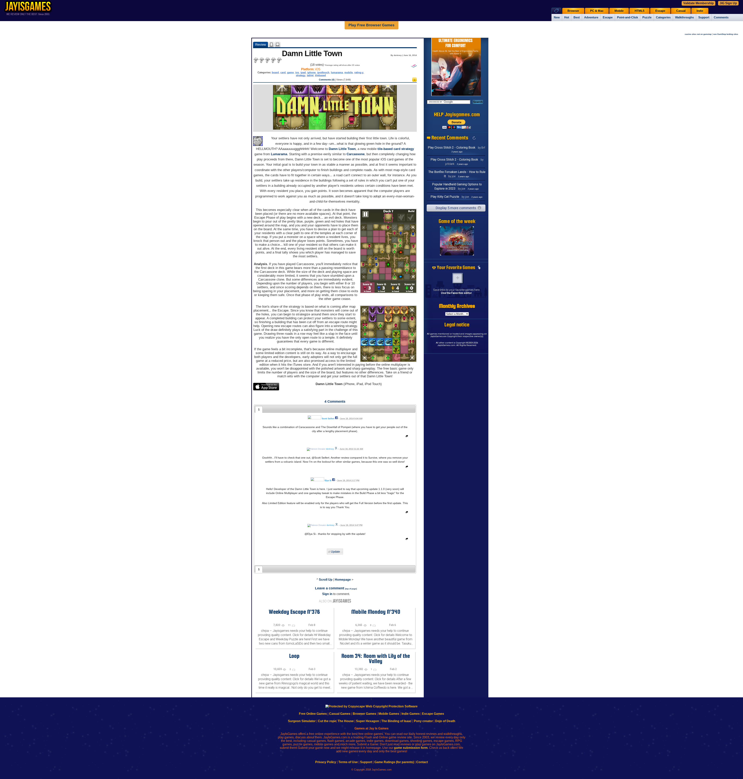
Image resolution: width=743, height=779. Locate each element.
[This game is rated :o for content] (414, 80)
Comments (721, 17)
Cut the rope (327, 721)
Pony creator (423, 721)
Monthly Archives (457, 306)
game (290, 72)
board (275, 72)
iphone (311, 72)
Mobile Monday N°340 (375, 611)
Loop (294, 655)
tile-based (385, 149)
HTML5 (639, 10)
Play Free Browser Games (371, 25)
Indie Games (410, 713)
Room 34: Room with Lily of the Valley (375, 658)
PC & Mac (596, 10)
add (458, 278)
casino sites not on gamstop (698, 34)
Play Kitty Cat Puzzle (445, 197)
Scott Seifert (328, 418)
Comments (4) (327, 79)
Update (335, 551)
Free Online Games (313, 713)
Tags (556, 11)
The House (346, 721)
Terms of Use (348, 762)
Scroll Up (325, 579)
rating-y (358, 72)
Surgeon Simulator (302, 721)
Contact (422, 762)
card (283, 72)
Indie (700, 10)
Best (577, 17)
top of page (351, 589)
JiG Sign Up (728, 3)
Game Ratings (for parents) (394, 762)
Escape (608, 17)
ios (297, 72)
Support (703, 17)
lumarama (337, 72)
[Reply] (405, 437)
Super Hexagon (367, 721)
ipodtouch (323, 72)
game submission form (411, 747)
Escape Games (433, 713)
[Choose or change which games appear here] (479, 268)
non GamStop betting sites (725, 34)
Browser (573, 10)
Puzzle (646, 17)
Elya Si (328, 480)
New (557, 17)
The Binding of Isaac (396, 721)
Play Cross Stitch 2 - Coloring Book (451, 147)
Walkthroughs (684, 17)
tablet (310, 75)
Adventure (591, 17)
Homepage (343, 579)
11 (289, 625)
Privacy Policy (325, 762)
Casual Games (339, 713)
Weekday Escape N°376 (294, 611)
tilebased (320, 75)
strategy (300, 75)
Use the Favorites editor (456, 292)
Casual (681, 10)
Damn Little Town (342, 149)
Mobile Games (388, 713)
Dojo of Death (445, 721)
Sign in (327, 594)
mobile (348, 72)
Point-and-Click (627, 17)
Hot (566, 17)
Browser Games (364, 713)
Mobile (619, 10)
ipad (303, 72)
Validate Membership (698, 3)
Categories (663, 17)
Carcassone (356, 154)
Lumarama (279, 154)
